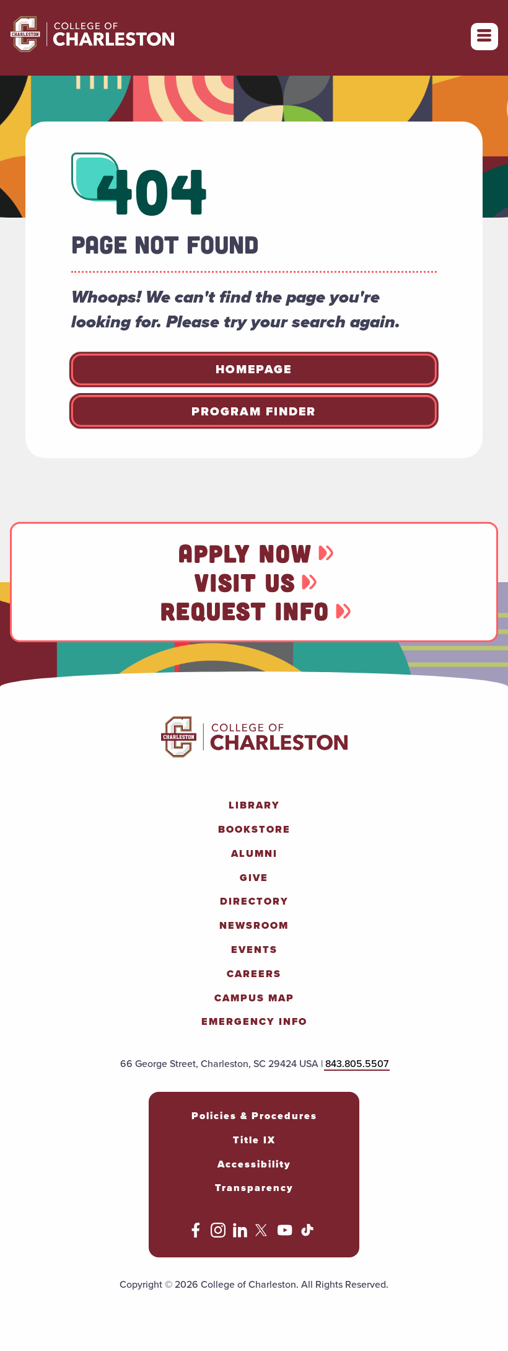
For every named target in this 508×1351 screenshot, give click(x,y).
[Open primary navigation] (484, 36)
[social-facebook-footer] (195, 1234)
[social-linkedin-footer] (240, 1234)
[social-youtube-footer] (285, 1234)
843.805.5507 (356, 1063)
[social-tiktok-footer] (307, 1234)
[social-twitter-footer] (262, 1234)
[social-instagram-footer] (218, 1234)
